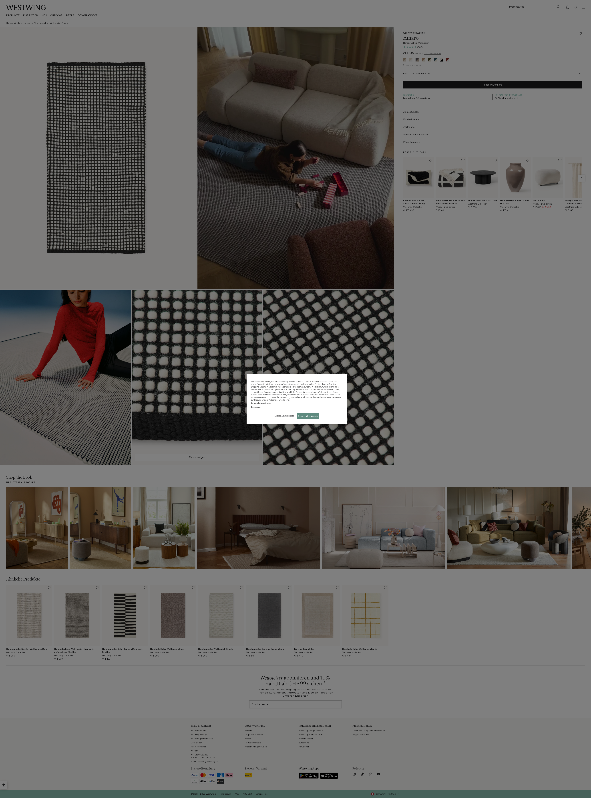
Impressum (256, 407)
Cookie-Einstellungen (284, 416)
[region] (297, 399)
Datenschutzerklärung (261, 403)
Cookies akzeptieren (308, 416)
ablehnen (305, 397)
